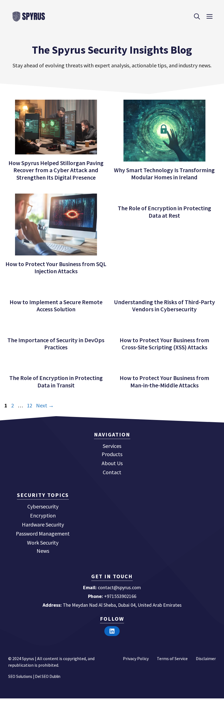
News (43, 550)
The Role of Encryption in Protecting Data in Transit (56, 381)
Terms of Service (172, 658)
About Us (112, 463)
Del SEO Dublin (47, 676)
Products (112, 454)
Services (112, 445)
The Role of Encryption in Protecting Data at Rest (164, 211)
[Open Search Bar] (197, 16)
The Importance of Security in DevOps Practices (55, 343)
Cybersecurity (42, 506)
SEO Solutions (20, 676)
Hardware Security (43, 524)
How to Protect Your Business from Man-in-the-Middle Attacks (164, 381)
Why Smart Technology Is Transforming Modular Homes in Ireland (164, 173)
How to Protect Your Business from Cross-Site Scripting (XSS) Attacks (164, 343)
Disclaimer (206, 658)
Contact (112, 472)
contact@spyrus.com (119, 587)
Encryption (43, 515)
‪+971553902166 (120, 596)
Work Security (42, 542)
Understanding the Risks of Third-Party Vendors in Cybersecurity (164, 305)
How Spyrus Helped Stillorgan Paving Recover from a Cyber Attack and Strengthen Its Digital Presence (56, 170)
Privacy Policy (136, 658)
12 (30, 405)
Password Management (43, 533)
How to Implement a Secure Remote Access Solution (56, 305)
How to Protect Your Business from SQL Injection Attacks (55, 267)
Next (45, 405)
